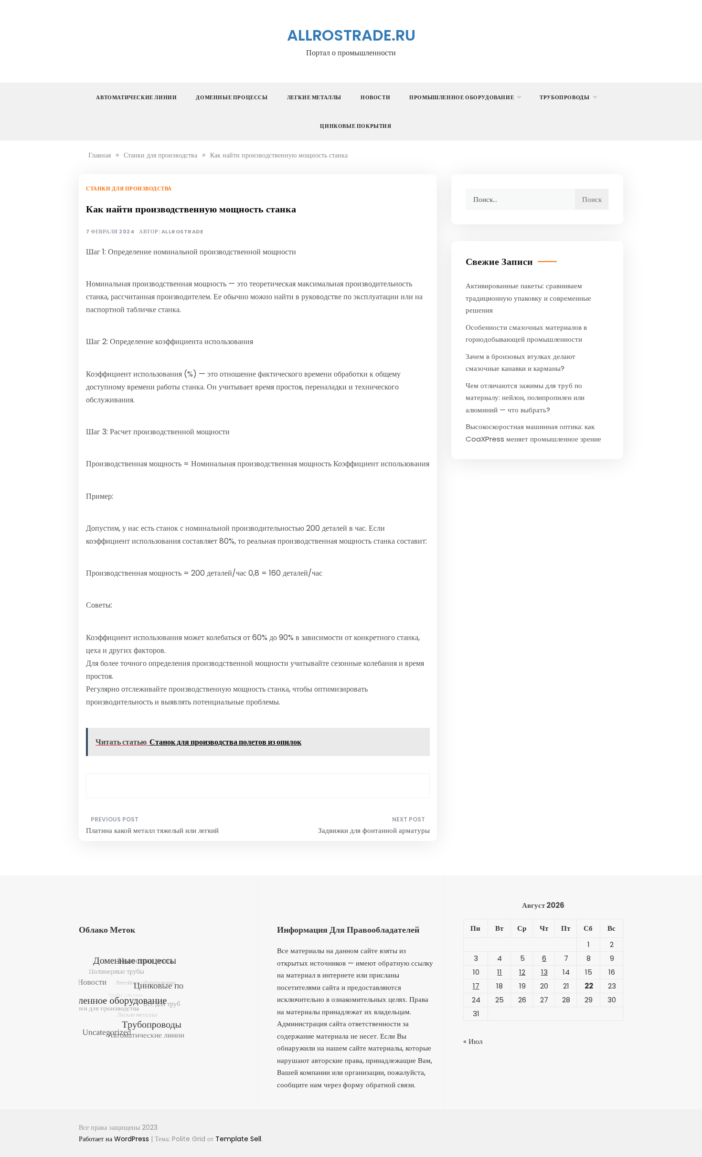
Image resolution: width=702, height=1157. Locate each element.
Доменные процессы (231, 97)
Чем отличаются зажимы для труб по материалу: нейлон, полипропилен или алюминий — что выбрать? (525, 397)
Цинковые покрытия (355, 126)
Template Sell (238, 1139)
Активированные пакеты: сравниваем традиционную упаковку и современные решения (528, 298)
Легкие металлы (314, 97)
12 (522, 972)
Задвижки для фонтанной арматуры (374, 830)
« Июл (472, 1041)
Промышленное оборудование (461, 97)
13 (544, 972)
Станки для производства (129, 188)
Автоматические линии (136, 97)
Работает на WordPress (115, 1139)
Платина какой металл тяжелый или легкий (152, 830)
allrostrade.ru (351, 35)
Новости (375, 97)
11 (499, 972)
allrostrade (182, 231)
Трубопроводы (564, 97)
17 (476, 986)
